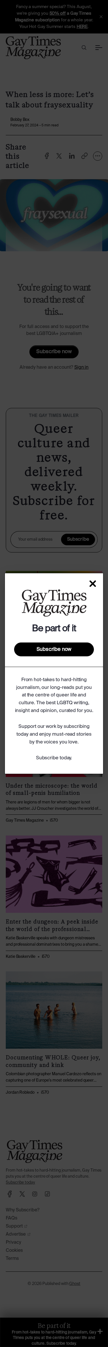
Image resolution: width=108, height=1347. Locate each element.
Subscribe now (54, 649)
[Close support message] (92, 583)
